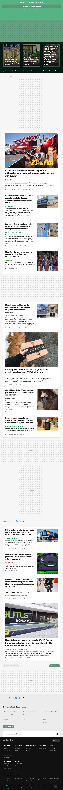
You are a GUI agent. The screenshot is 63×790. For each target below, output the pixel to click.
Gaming (7, 70)
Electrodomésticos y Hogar (14, 232)
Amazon (51, 70)
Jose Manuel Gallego (15, 189)
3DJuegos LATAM (19, 778)
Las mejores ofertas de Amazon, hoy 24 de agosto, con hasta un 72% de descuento (26, 370)
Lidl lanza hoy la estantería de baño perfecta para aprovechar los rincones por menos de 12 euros (19, 532)
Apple (24, 719)
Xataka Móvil (7, 750)
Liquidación (30, 70)
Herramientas (58, 70)
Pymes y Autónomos (20, 766)
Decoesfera (6, 766)
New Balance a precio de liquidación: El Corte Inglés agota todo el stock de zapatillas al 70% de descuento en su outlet (28, 643)
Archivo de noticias (12, 666)
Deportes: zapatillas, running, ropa (16, 649)
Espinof (28, 750)
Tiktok (24, 521)
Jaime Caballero (14, 434)
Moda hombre (27, 714)
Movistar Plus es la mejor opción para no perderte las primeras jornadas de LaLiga (18, 254)
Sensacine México (30, 778)
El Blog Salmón (18, 763)
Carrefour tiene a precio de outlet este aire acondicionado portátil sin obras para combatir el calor (19, 226)
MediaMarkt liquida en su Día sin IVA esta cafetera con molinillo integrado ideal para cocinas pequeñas (18, 308)
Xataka (9, 260)
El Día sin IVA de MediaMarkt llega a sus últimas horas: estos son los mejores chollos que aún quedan (29, 173)
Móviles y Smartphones (29, 711)
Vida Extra (17, 750)
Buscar (57, 733)
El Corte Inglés (14, 70)
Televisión (8, 179)
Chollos (45, 70)
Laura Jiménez (13, 218)
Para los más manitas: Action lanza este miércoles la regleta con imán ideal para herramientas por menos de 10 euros (19, 582)
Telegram (16, 521)
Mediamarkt (38, 70)
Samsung (6, 719)
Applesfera (6, 752)
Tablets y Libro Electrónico (14, 426)
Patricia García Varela (16, 657)
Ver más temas (8, 726)
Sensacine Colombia (31, 780)
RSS (20, 521)
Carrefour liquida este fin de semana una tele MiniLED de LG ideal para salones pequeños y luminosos (12, 61)
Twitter (9, 521)
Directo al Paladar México (42, 779)
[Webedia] (8, 740)
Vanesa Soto (12, 548)
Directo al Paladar (42, 748)
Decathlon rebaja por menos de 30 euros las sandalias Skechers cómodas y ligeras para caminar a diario (19, 199)
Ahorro (45, 722)
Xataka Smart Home (8, 755)
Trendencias (11, 398)
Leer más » (28, 215)
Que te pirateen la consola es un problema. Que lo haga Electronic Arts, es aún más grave (18, 556)
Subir (55, 740)
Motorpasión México (54, 778)
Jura (24, 722)
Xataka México (7, 778)
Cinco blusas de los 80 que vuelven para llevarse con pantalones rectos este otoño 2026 (19, 392)
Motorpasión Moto (53, 750)
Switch (5, 722)
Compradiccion (7, 768)
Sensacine (28, 748)
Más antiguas (54, 666)
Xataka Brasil (7, 780)
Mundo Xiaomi (7, 757)
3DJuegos (10, 562)
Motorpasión (52, 748)
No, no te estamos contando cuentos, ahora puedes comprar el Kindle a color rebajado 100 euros (19, 420)
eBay (44, 719)
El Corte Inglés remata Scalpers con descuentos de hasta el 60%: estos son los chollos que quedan (31, 61)
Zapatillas (23, 70)
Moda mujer (9, 206)
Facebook (13, 521)
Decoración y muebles (12, 538)
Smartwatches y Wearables (50, 711)
